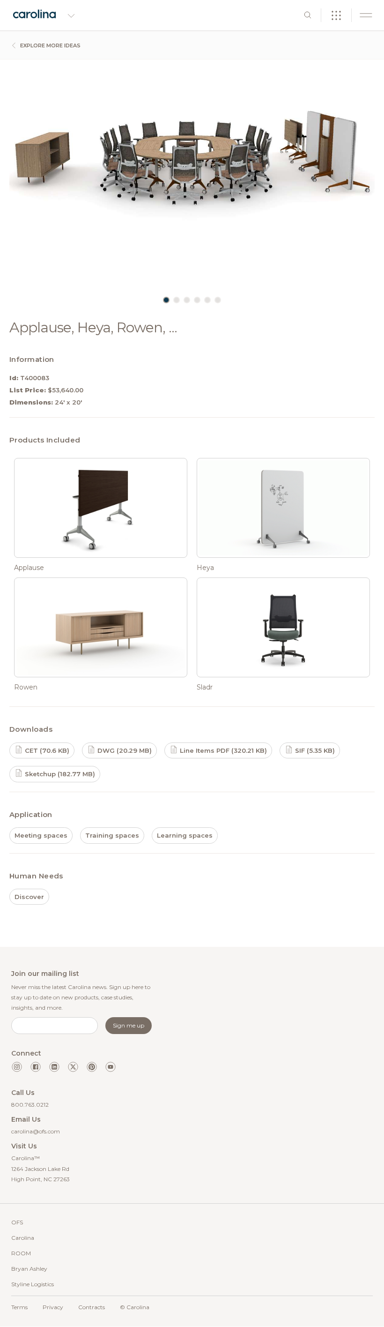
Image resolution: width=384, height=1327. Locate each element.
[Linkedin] (54, 1066)
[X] (73, 1066)
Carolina (22, 1237)
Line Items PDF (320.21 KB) (222, 750)
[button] (166, 300)
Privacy (53, 1307)
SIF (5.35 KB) (314, 750)
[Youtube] (110, 1066)
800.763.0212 (30, 1104)
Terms (19, 1307)
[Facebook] (35, 1066)
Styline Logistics (32, 1284)
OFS (17, 1222)
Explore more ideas (50, 45)
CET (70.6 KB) (46, 750)
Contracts (91, 1307)
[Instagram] (16, 1066)
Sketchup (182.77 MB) (59, 774)
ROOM (21, 1253)
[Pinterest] (91, 1066)
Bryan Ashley (29, 1268)
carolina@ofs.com (35, 1131)
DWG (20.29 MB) (124, 750)
